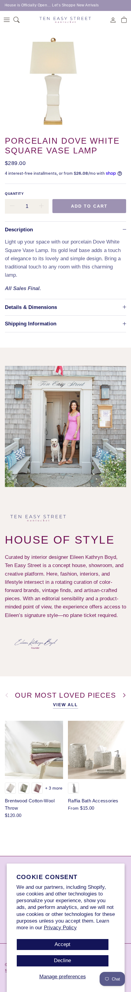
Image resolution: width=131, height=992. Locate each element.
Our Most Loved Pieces (65, 695)
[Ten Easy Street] (65, 19)
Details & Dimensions (31, 307)
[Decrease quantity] (12, 206)
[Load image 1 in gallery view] (52, 80)
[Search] (20, 19)
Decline (62, 960)
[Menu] (6, 19)
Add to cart (89, 206)
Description (19, 230)
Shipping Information (30, 324)
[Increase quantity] (41, 206)
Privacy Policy (60, 928)
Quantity (14, 193)
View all (65, 704)
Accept (62, 944)
